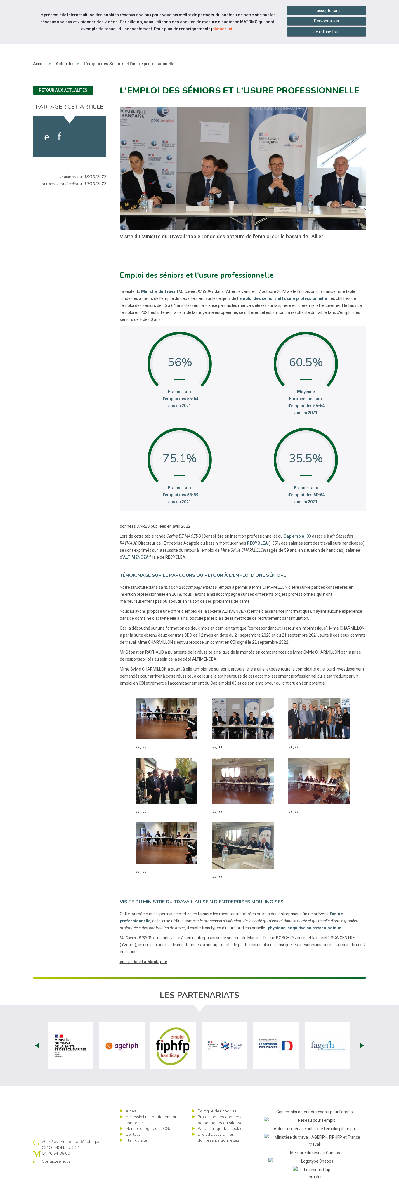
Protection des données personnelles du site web (221, 1120)
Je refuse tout (326, 31)
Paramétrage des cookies (221, 1128)
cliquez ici (222, 29)
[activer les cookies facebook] (46, 136)
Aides (131, 1111)
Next (362, 1045)
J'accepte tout (326, 10)
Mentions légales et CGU (149, 1128)
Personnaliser (326, 21)
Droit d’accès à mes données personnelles (218, 1137)
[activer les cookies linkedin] (59, 136)
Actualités (65, 63)
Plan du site (136, 1140)
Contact (133, 1134)
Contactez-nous (56, 1161)
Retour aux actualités (63, 90)
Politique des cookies (217, 1111)
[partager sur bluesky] (90, 136)
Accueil (39, 63)
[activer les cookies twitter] (73, 136)
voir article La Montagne (143, 961)
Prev (37, 1045)
